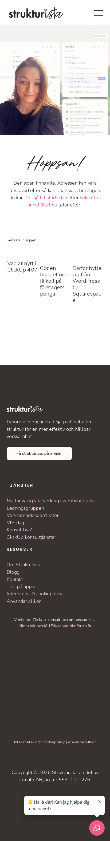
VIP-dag (15, 522)
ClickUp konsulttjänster (31, 537)
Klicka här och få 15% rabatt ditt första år (55, 625)
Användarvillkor (24, 601)
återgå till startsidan (46, 197)
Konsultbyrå (20, 530)
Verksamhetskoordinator (33, 515)
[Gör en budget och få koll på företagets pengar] (55, 254)
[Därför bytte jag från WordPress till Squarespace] (88, 254)
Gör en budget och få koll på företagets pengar (54, 281)
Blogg (13, 572)
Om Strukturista (23, 564)
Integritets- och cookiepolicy (39, 742)
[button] (94, 240)
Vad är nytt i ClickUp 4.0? (22, 266)
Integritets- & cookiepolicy (34, 594)
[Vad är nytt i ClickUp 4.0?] (22, 251)
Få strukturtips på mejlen (39, 453)
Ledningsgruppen (25, 508)
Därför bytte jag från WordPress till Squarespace (87, 284)
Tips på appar (21, 586)
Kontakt (15, 579)
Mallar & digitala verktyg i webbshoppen (50, 500)
